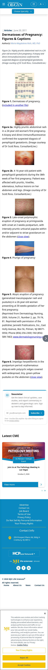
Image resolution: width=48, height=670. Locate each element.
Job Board (24, 511)
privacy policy (14, 421)
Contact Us (24, 508)
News (28, 585)
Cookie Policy (22, 645)
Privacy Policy (24, 517)
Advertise (24, 504)
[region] (24, 640)
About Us (17, 585)
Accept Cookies (24, 665)
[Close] (45, 613)
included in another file (15, 105)
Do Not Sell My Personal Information (24, 520)
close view (23, 236)
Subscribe (35, 413)
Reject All (24, 658)
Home (6, 585)
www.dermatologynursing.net (29, 336)
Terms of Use (24, 514)
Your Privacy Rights (24, 523)
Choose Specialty (21, 11)
